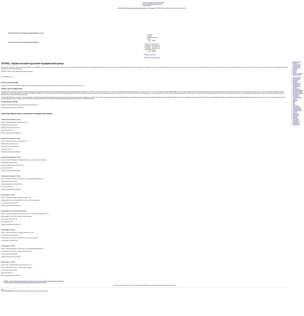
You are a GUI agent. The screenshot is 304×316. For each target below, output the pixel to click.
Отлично (149, 34)
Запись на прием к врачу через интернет (154, 2)
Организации (151, 8)
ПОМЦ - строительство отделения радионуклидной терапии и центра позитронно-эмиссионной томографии (33, 281)
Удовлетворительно (152, 37)
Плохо (149, 39)
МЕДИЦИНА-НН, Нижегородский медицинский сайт (132, 8)
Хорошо (149, 36)
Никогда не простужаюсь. (152, 44)
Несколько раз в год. (150, 49)
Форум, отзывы (147, 5)
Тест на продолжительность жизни (152, 4)
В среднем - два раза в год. (152, 48)
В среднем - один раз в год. (152, 46)
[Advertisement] (152, 21)
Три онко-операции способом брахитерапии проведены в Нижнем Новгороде (25, 282)
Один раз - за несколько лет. (152, 45)
